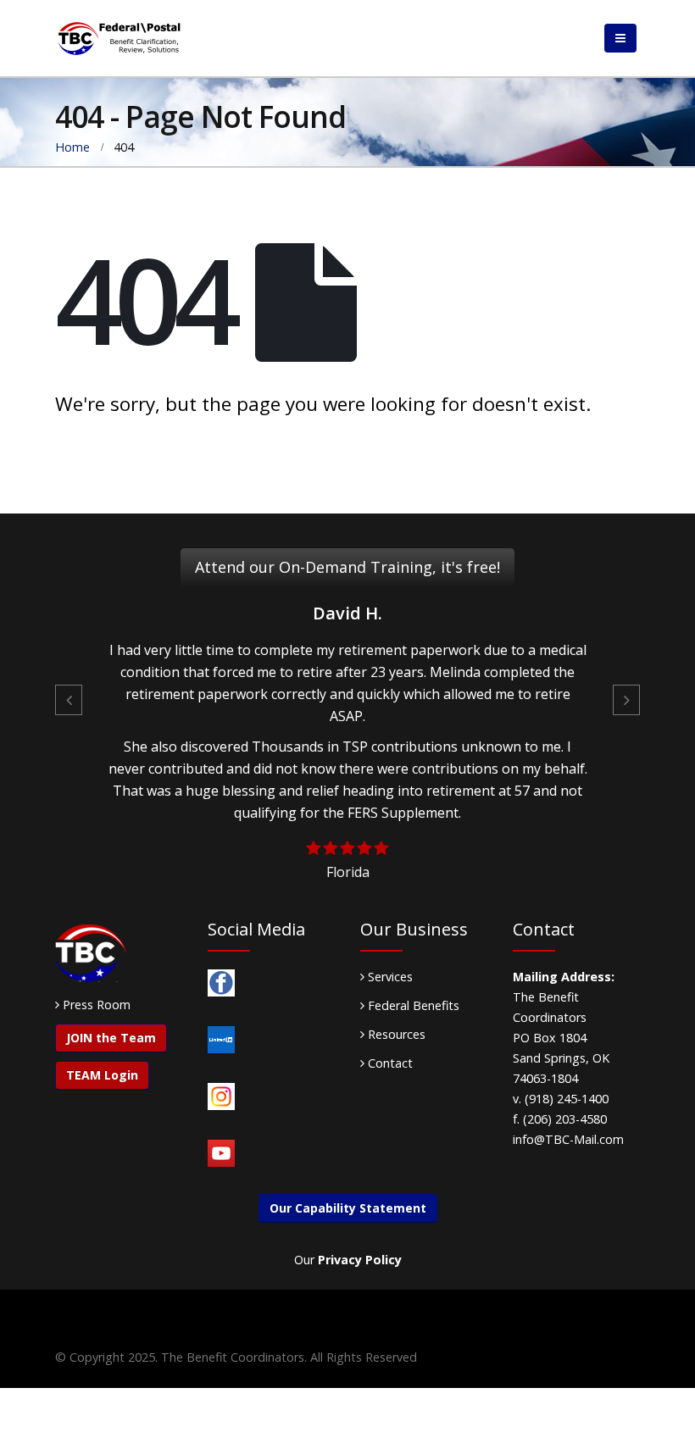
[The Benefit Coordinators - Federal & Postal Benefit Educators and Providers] (118, 38)
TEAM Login (102, 1075)
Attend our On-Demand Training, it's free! (347, 567)
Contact (388, 1063)
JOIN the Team (111, 1038)
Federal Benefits (411, 1005)
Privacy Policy (360, 1260)
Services (388, 977)
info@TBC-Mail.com (568, 1139)
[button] (68, 700)
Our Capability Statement (348, 1208)
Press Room (97, 1005)
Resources (394, 1034)
